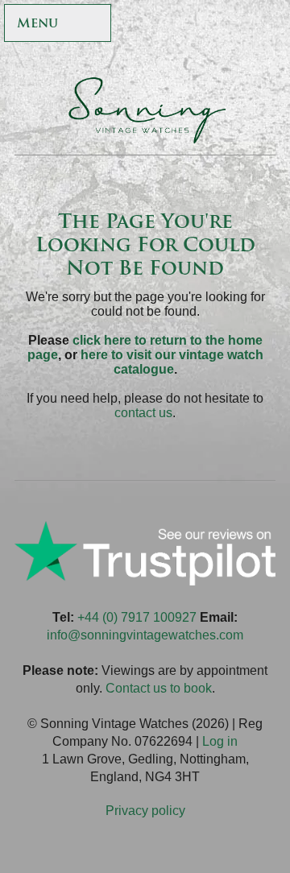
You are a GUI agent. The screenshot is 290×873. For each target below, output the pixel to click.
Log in (220, 741)
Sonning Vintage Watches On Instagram (267, 24)
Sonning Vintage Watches (145, 110)
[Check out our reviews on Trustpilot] (145, 581)
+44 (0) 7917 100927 (137, 617)
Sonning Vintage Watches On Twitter (197, 24)
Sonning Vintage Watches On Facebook (163, 24)
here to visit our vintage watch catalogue (172, 362)
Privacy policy (145, 810)
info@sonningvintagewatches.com (145, 635)
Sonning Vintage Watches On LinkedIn (267, 57)
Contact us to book (159, 688)
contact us (143, 413)
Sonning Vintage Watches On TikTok (232, 24)
